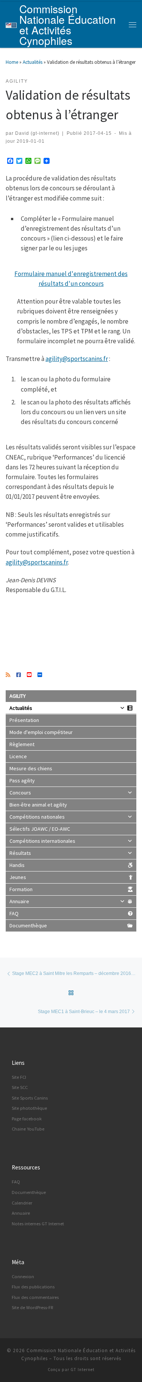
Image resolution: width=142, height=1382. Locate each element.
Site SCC (20, 1087)
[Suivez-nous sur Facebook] (18, 675)
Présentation (24, 720)
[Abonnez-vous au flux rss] (8, 675)
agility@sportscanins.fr (76, 359)
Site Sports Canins (30, 1098)
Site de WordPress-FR (32, 1307)
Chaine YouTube (28, 1129)
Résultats (20, 853)
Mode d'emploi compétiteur (41, 732)
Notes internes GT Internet (38, 1223)
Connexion (23, 1276)
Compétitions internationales (42, 841)
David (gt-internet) (37, 133)
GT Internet (82, 1369)
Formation (21, 889)
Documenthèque (28, 925)
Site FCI (19, 1077)
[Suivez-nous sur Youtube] (29, 675)
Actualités (32, 62)
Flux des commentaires (35, 1297)
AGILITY (17, 696)
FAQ (14, 913)
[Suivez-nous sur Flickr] (39, 675)
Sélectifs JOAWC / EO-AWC (39, 828)
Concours (20, 792)
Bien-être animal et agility (38, 804)
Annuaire (19, 901)
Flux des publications (33, 1286)
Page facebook (27, 1118)
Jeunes (17, 877)
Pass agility (22, 780)
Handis (17, 865)
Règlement (21, 744)
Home (12, 62)
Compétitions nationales (37, 816)
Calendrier (22, 1203)
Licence (18, 756)
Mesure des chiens (30, 768)
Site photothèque (29, 1108)
